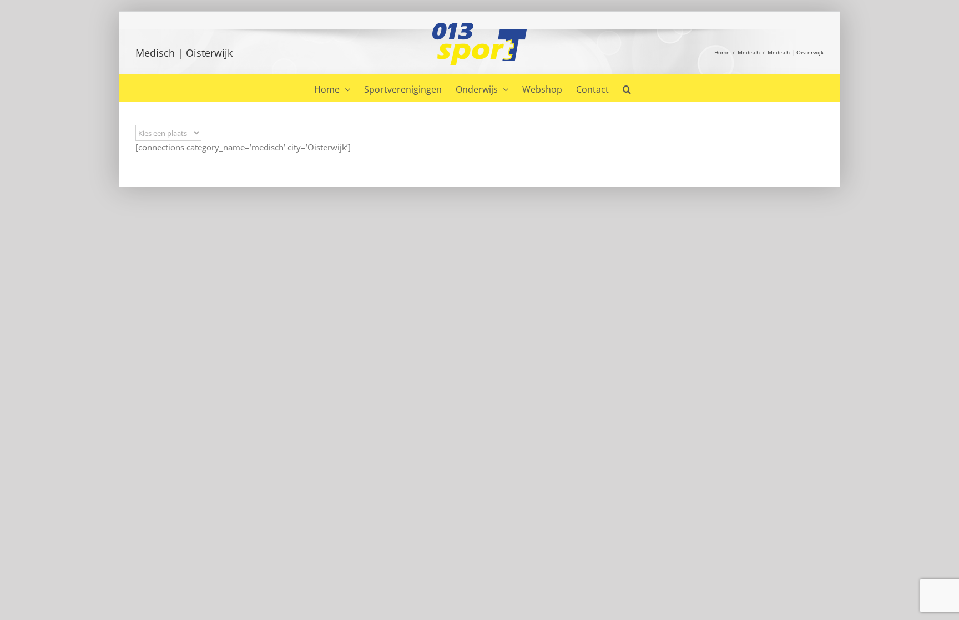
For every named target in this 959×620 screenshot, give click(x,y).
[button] (627, 88)
